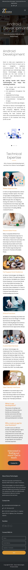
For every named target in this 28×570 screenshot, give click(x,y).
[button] (5, 134)
